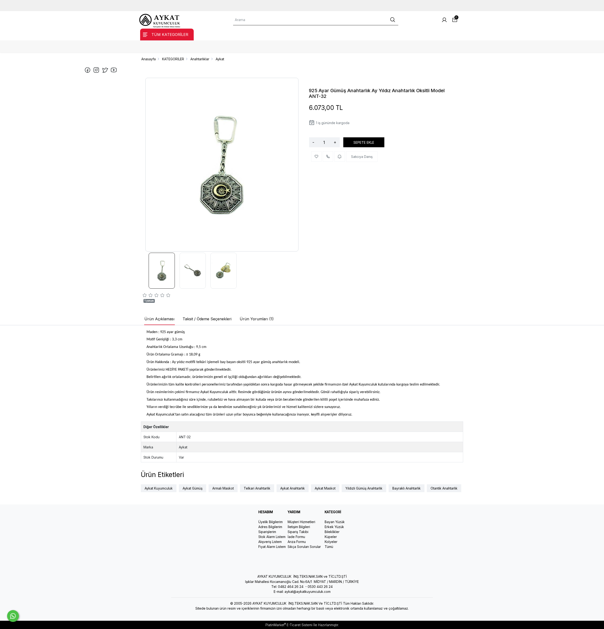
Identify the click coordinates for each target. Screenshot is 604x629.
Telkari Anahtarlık (257, 488)
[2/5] (148, 296)
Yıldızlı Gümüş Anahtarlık (363, 488)
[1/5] (145, 296)
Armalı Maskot (223, 488)
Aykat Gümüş (192, 488)
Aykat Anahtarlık (292, 488)
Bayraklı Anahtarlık (406, 488)
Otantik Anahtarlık (444, 488)
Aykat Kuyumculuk (159, 488)
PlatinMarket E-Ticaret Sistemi (288, 625)
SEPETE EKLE (363, 142)
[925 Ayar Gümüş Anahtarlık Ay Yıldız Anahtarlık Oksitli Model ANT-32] (222, 164)
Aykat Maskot (325, 488)
